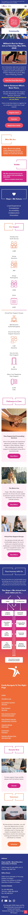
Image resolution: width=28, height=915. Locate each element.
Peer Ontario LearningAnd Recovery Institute (9, 720)
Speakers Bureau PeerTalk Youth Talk (8, 737)
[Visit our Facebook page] (2, 901)
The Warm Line (6, 699)
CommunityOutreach (5, 731)
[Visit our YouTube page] (6, 901)
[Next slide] (25, 25)
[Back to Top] (25, 912)
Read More (14, 456)
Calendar (14, 119)
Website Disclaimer (8, 911)
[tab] (11, 37)
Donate (14, 786)
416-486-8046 (8, 889)
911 (16, 2)
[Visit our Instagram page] (14, 901)
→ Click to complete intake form (13, 179)
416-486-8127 (8, 893)
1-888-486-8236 (12, 891)
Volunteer (14, 844)
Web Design (20, 911)
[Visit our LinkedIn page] (10, 901)
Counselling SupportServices (8, 703)
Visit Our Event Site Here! (14, 80)
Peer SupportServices (5, 709)
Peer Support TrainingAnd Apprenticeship (8, 714)
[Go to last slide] (2, 25)
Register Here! (14, 112)
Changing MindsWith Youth (6, 726)
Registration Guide (14, 125)
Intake (3, 695)
